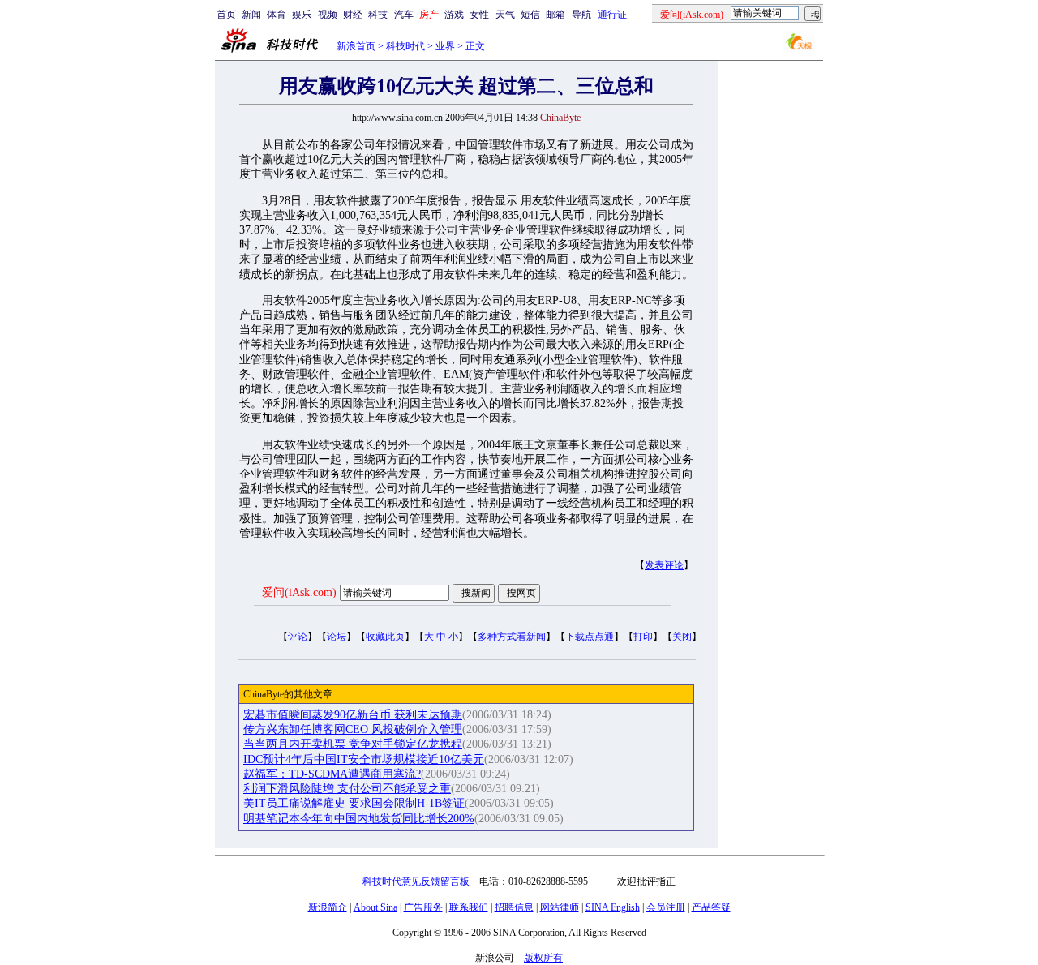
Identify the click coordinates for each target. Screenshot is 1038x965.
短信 (530, 14)
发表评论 (664, 565)
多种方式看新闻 (512, 636)
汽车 (404, 14)
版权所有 (543, 957)
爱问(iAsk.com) (299, 592)
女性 (479, 14)
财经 (352, 14)
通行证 (612, 14)
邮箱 (555, 14)
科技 (378, 14)
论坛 (336, 636)
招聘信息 (514, 907)
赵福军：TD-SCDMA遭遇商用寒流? (332, 774)
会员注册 (665, 907)
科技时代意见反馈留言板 (416, 881)
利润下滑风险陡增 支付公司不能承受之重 (347, 789)
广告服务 (423, 907)
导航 (581, 14)
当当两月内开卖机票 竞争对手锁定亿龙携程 (352, 744)
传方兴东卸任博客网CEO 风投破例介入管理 (352, 729)
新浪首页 (356, 46)
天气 (505, 14)
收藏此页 (385, 636)
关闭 (682, 636)
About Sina (375, 907)
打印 (643, 636)
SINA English (612, 907)
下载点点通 (589, 636)
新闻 (251, 14)
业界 (445, 46)
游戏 (454, 14)
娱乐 (301, 14)
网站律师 (559, 907)
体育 (276, 14)
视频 (327, 14)
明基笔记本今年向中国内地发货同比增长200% (358, 819)
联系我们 (468, 907)
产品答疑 (711, 907)
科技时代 (405, 46)
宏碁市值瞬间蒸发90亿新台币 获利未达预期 (352, 715)
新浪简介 (327, 907)
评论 (297, 636)
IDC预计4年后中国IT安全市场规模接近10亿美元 (363, 759)
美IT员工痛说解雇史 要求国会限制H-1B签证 (354, 803)
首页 (226, 14)
